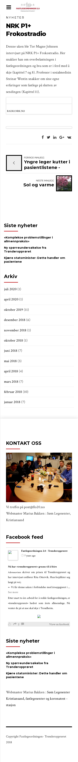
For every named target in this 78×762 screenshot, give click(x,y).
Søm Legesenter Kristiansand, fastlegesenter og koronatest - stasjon (38, 698)
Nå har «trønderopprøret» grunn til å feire (32, 566)
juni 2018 (10, 350)
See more (13, 592)
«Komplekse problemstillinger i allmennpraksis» (28, 239)
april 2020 (11, 299)
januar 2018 (12, 402)
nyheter (15, 17)
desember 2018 (14, 320)
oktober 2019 (13, 309)
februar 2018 (13, 391)
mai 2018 (10, 361)
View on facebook (59, 624)
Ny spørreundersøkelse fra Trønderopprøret (25, 249)
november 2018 (15, 330)
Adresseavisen (14, 572)
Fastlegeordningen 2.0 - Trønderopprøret (44, 551)
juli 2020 (10, 289)
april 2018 (11, 371)
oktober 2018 (13, 340)
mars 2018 (11, 381)
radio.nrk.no (16, 111)
